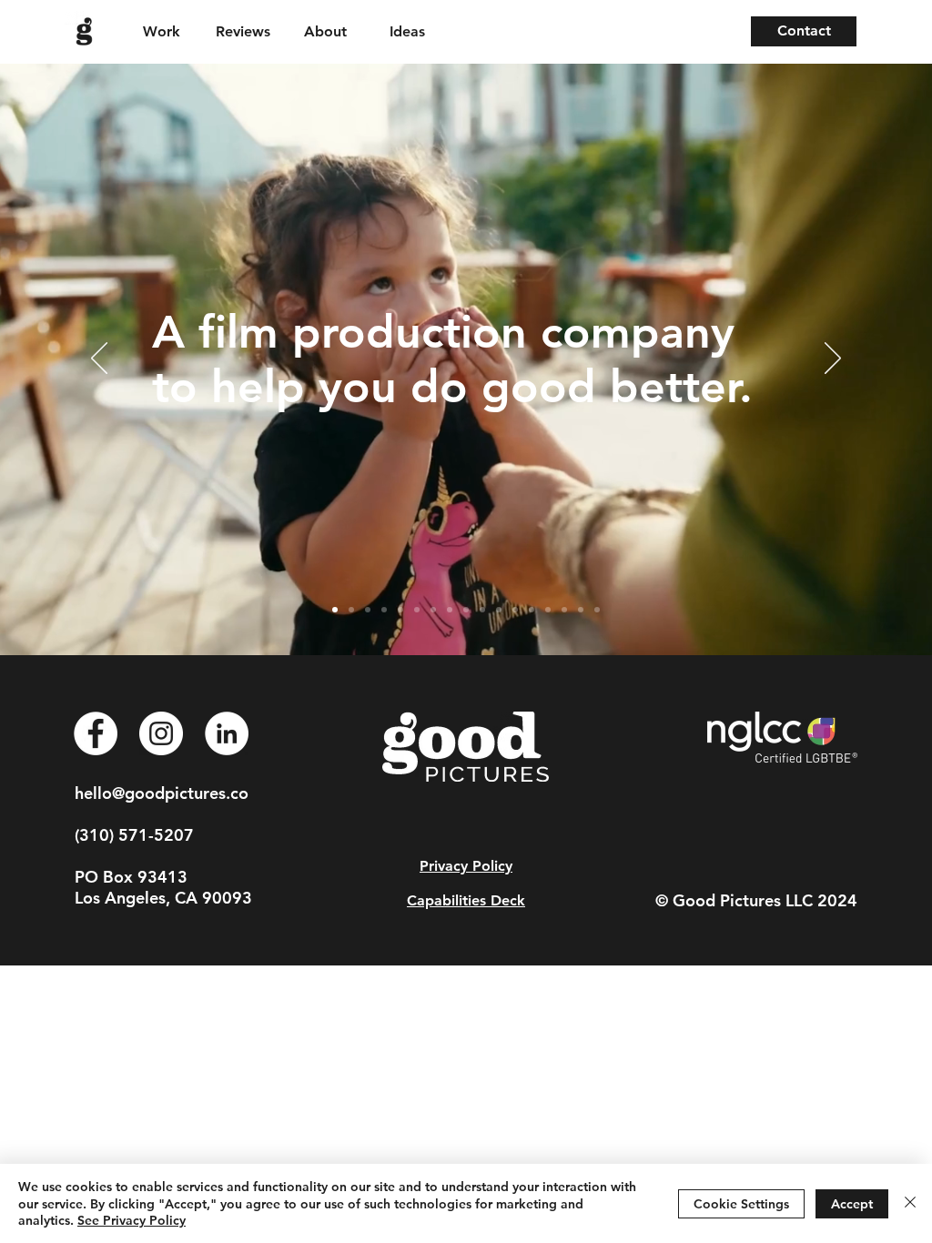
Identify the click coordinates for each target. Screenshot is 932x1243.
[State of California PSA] (466, 609)
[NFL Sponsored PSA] (417, 609)
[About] (351, 609)
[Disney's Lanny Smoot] (400, 609)
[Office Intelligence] (482, 609)
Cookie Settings (741, 1204)
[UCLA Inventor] (449, 609)
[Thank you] (597, 609)
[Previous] (99, 359)
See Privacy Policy (131, 1220)
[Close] (910, 1203)
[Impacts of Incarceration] (433, 609)
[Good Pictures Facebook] (95, 733)
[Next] (833, 359)
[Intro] (335, 609)
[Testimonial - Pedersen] (580, 609)
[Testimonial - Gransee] (548, 609)
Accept (852, 1204)
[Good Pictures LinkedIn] (226, 733)
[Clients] (367, 609)
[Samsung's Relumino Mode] (384, 609)
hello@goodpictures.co (161, 793)
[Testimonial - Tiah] (515, 609)
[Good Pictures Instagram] (161, 733)
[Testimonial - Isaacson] (498, 609)
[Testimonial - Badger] (531, 609)
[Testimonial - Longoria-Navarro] (564, 609)
